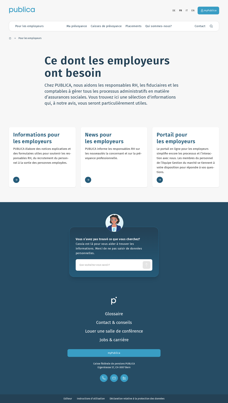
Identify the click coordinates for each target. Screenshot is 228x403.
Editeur (68, 398)
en (192, 10)
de (173, 10)
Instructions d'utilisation (91, 398)
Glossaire (114, 313)
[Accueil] (10, 38)
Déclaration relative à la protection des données (137, 398)
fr (180, 10)
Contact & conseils (114, 322)
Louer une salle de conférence (114, 331)
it (187, 10)
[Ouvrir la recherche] (211, 26)
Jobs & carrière (114, 339)
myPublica (114, 352)
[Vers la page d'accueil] (22, 10)
